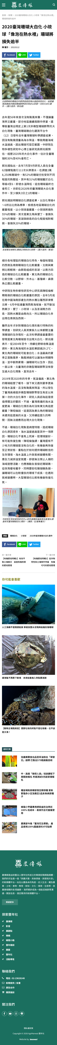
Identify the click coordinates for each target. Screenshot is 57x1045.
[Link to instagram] (16, 1013)
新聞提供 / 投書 (13, 983)
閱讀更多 (10, 902)
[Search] (54, 5)
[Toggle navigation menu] (5, 4)
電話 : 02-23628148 (15, 978)
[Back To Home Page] (28, 863)
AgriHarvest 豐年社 (36, 1033)
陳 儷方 (5, 47)
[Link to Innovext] (34, 1039)
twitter (36, 54)
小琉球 (23, 536)
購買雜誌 (10, 992)
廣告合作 (10, 988)
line (24, 54)
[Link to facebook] (4, 1013)
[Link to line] (21, 1013)
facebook (11, 54)
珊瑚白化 (13, 536)
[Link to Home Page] (29, 5)
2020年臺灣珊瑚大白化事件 (41, 536)
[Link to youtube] (10, 1013)
